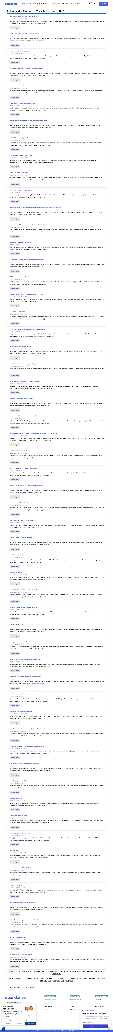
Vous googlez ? (14, 850)
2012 (76, 978)
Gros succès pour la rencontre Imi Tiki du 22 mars (25, 676)
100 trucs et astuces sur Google (20, 277)
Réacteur (97, 1003)
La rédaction (48, 1006)
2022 (33, 978)
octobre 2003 (89, 971)
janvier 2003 (16, 971)
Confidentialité (71, 1031)
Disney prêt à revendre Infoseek (20, 642)
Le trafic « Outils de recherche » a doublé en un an (26, 416)
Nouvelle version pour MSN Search (21, 537)
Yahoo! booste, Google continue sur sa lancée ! (24, 920)
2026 (16, 978)
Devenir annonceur (50, 999)
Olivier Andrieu (17, 18)
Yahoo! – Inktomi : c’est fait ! (19, 172)
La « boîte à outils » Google (18, 937)
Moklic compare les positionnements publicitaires (25, 659)
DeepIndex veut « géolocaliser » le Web (22, 103)
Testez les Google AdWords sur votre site (23, 520)
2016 (59, 978)
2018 (50, 978)
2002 (54, 980)
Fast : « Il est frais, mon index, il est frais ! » (23, 16)
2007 (97, 978)
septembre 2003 (79, 971)
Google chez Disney (16, 572)
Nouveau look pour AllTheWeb (19, 868)
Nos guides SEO (74, 1003)
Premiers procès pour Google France (21, 398)
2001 (58, 980)
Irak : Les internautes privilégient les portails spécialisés (28, 729)
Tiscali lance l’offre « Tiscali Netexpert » (22, 694)
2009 (89, 978)
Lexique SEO (73, 1009)
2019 (46, 978)
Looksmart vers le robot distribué (20, 242)
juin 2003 (54, 971)
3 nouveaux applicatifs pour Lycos (21, 155)
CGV (61, 1031)
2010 (85, 978)
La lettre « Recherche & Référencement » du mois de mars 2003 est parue (33, 433)
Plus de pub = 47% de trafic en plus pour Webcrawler (26, 68)
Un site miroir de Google (17, 311)
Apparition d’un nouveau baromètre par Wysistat (25, 590)
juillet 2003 (62, 971)
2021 (37, 978)
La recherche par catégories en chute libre (23, 607)
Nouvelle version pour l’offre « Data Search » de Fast (27, 294)
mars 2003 (33, 971)
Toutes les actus (26, 3)
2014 (67, 978)
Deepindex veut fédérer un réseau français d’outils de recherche (30, 225)
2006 (102, 978)
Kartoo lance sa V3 (16, 798)
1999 (67, 980)
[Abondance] (11, 4)
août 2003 (70, 971)
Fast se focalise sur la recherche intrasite (23, 902)
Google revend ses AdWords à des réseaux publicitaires (27, 329)
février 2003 (25, 971)
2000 (62, 980)
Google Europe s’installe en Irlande (21, 711)
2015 (63, 978)
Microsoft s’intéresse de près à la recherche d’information (28, 120)
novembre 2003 (99, 971)
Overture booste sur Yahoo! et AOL (21, 954)
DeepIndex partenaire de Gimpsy (20, 833)
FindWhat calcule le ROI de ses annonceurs (23, 468)
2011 (80, 978)
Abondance (13, 987)
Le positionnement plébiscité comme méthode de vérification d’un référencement (36, 207)
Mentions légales (51, 1031)
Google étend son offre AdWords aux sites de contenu (27, 746)
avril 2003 (41, 971)
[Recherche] (95, 4)
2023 (29, 978)
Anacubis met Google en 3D (18, 450)
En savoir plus (15, 28)
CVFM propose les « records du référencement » (25, 33)
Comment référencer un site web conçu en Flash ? (25, 763)
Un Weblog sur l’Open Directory (20, 503)
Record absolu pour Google (18, 815)
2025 (20, 978)
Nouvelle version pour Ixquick (19, 51)
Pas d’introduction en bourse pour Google (23, 364)
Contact (46, 1009)
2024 (24, 978)
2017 (54, 978)
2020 (42, 978)
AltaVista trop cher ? (16, 555)
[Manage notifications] (109, 1028)
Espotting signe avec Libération (20, 781)
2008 (93, 978)
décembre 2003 (56, 973)
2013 (72, 978)
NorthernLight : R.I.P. (16, 624)
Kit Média (47, 1003)
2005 (41, 980)
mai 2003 (48, 971)
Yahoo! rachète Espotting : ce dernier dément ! (24, 381)
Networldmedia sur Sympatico (19, 138)
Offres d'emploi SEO (75, 999)
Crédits (39, 1031)
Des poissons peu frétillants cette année (22, 86)
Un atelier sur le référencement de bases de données (26, 259)
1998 (71, 980)
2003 (49, 980)
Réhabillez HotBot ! (16, 885)
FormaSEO (98, 999)
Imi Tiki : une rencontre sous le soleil (21, 190)
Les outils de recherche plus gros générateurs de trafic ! (27, 485)
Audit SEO (78, 3)
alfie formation (99, 1006)
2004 (45, 980)
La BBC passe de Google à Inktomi (20, 346)
